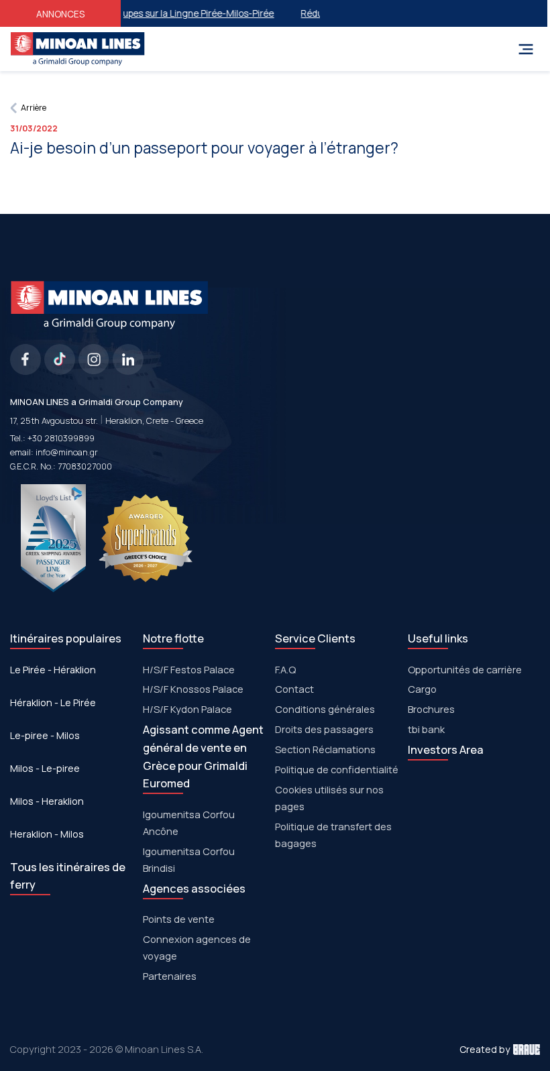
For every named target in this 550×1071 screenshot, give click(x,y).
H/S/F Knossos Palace (193, 688)
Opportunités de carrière (465, 669)
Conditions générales (325, 709)
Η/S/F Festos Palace (189, 669)
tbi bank (426, 729)
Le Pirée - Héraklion (53, 669)
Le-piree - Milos (45, 735)
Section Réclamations (325, 749)
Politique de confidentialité (336, 769)
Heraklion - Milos (47, 834)
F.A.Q (285, 669)
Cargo (422, 688)
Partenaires (170, 975)
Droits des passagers (324, 729)
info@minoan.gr (67, 452)
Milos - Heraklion (47, 801)
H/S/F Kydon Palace (187, 709)
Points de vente (179, 918)
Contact (294, 688)
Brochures (431, 709)
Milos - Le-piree (45, 768)
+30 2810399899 (61, 438)
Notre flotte (173, 638)
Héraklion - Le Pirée (53, 702)
